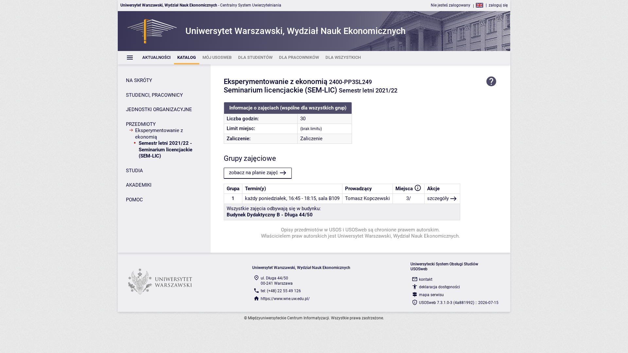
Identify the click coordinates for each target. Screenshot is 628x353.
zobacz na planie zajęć (253, 173)
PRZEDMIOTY (141, 124)
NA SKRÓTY (139, 80)
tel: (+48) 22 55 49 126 (281, 291)
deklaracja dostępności (439, 287)
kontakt (425, 279)
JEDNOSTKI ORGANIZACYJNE (159, 109)
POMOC (134, 200)
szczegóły (438, 198)
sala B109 (329, 198)
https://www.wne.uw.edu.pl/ (285, 298)
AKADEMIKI (138, 185)
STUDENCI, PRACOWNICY (154, 95)
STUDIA (134, 171)
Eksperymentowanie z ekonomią (159, 133)
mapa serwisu (431, 295)
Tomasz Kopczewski (367, 198)
